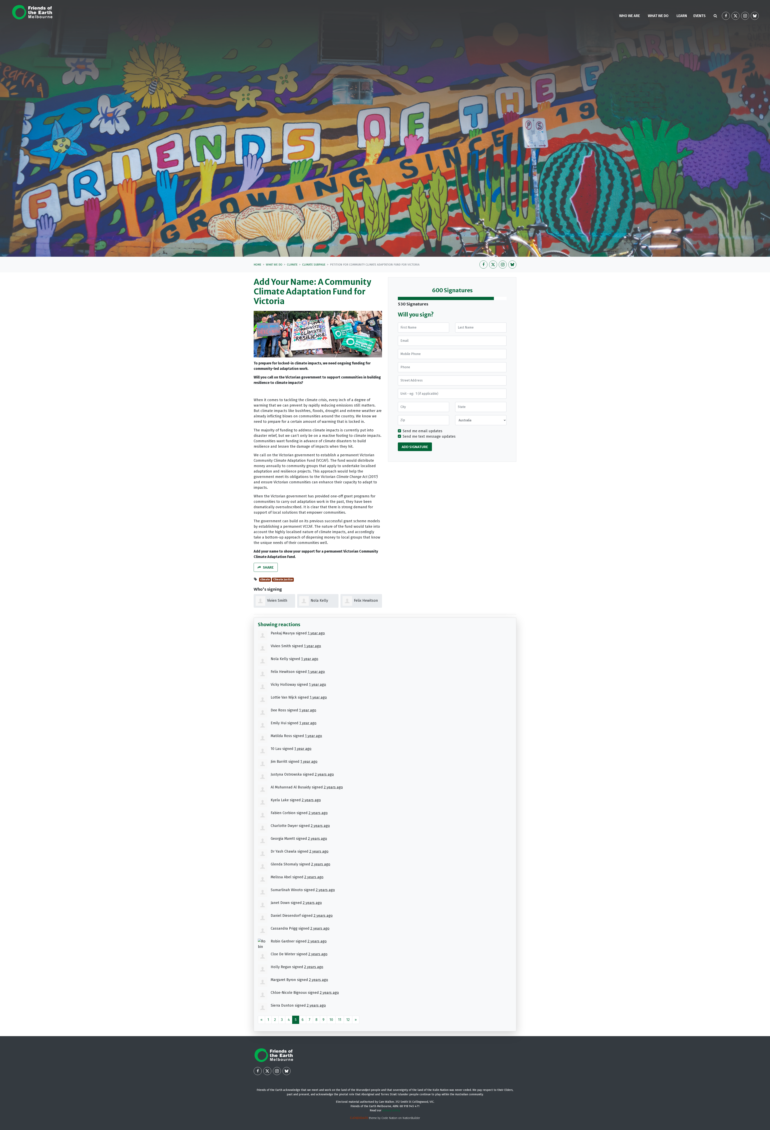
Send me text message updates (429, 436)
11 (339, 1019)
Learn (682, 16)
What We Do (274, 264)
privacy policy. (391, 1110)
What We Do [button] (660, 15)
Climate (292, 264)
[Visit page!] (726, 16)
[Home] (32, 12)
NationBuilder (411, 1118)
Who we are (629, 16)
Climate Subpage (313, 264)
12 (348, 1019)
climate (265, 579)
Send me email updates (422, 431)
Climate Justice (283, 579)
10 (331, 1019)
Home (257, 264)
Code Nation (389, 1118)
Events (699, 16)
